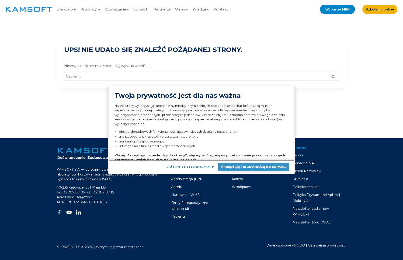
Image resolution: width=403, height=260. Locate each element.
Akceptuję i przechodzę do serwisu (254, 166)
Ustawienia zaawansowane (190, 166)
